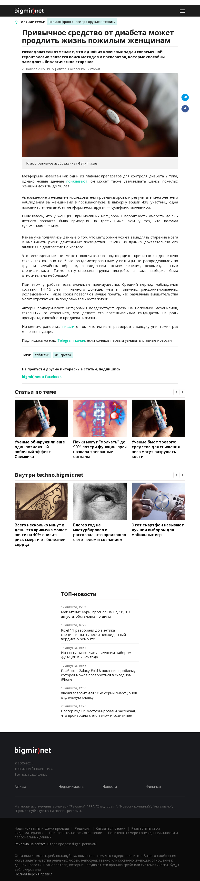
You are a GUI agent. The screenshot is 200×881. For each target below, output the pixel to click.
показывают (77, 181)
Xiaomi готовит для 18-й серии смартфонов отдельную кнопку (99, 695)
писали (68, 326)
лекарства (63, 355)
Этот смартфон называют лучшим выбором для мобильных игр (158, 529)
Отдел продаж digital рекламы (72, 844)
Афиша (20, 786)
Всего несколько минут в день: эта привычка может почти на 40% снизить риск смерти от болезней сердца (41, 534)
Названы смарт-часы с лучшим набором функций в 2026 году (96, 654)
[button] (176, 392)
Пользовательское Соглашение (75, 832)
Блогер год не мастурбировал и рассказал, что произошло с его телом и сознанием (99, 532)
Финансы (153, 786)
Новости (109, 786)
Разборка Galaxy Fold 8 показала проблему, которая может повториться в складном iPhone (99, 675)
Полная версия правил (33, 874)
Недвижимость (71, 786)
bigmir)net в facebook (42, 376)
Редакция (82, 828)
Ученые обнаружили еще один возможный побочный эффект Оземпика (40, 449)
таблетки (42, 355)
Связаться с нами (110, 828)
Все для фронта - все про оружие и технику (82, 21)
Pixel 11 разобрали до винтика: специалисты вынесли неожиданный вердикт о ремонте (93, 634)
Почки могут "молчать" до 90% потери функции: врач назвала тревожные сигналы (100, 449)
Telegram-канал (71, 340)
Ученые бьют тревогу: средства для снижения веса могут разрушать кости (156, 449)
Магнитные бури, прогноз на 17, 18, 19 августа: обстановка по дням (95, 614)
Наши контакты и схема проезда (42, 828)
